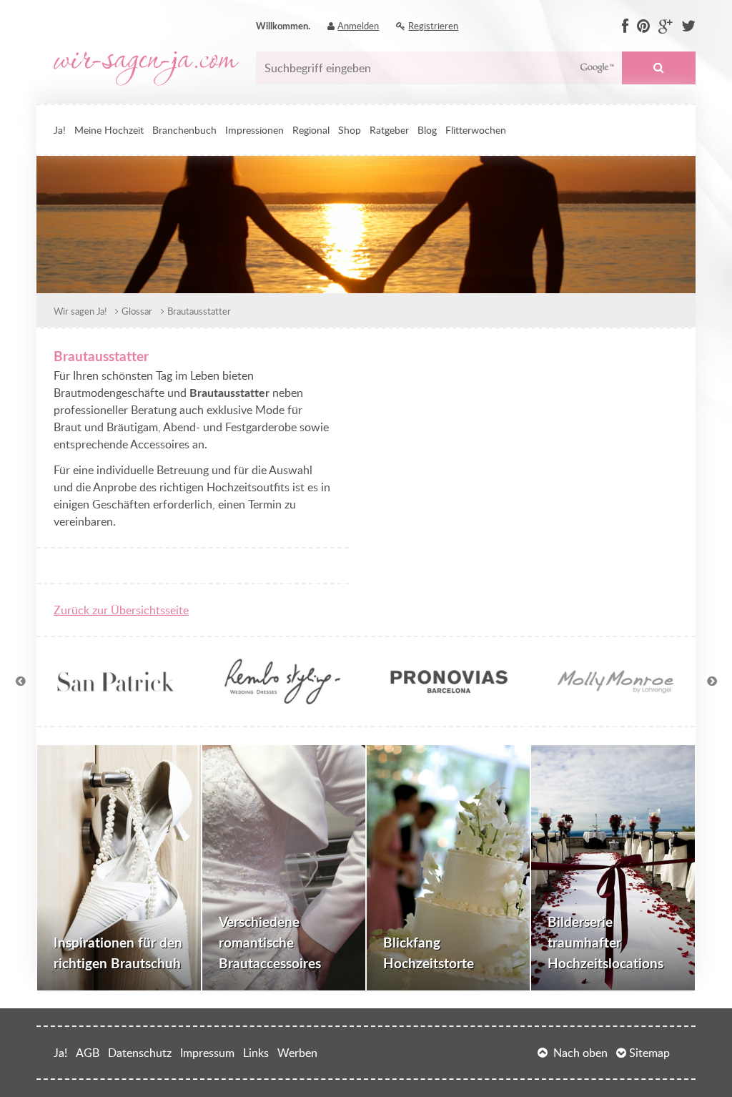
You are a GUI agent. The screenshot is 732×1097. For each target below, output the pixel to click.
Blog (427, 129)
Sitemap (649, 1053)
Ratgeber (389, 129)
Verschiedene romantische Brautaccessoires (270, 942)
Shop (349, 129)
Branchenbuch (184, 129)
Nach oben (580, 1053)
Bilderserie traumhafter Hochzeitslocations (605, 942)
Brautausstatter (199, 311)
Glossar (137, 311)
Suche (658, 67)
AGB (87, 1053)
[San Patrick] (116, 700)
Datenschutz (140, 1053)
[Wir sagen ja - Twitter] (688, 26)
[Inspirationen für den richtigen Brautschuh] (118, 867)
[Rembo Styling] (282, 700)
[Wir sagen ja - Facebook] (625, 26)
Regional (311, 129)
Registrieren (433, 25)
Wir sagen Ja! (80, 311)
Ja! (60, 129)
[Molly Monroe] (615, 700)
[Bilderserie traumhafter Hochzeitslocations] (612, 867)
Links (256, 1053)
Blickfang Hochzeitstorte (428, 953)
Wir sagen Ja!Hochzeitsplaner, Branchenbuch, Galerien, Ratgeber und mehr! (146, 69)
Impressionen (254, 129)
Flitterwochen (475, 129)
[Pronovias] (449, 700)
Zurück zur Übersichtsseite (121, 610)
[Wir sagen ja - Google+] (665, 26)
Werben (297, 1053)
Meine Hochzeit (109, 129)
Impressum (207, 1053)
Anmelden (358, 25)
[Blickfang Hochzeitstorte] (448, 867)
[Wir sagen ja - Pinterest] (643, 26)
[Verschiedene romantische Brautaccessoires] (283, 867)
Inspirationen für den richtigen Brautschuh (118, 953)
